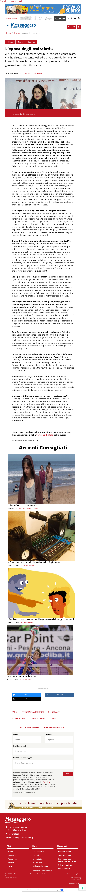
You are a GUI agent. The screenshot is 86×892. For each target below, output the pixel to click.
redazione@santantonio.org (20, 837)
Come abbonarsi (64, 855)
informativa (46, 782)
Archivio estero (64, 868)
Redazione (12, 859)
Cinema (17, 33)
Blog (34, 845)
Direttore (12, 855)
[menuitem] (17, 855)
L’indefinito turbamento (23, 505)
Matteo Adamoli (29, 566)
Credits (69, 874)
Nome (15, 734)
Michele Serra (19, 718)
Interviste (31, 42)
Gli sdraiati (54, 712)
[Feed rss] (79, 18)
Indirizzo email (19, 746)
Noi (9, 845)
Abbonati (62, 845)
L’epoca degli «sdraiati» (31, 33)
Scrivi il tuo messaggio (22, 758)
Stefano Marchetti (32, 73)
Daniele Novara (28, 623)
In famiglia (37, 859)
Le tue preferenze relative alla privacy (48, 890)
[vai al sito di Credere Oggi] (38, 18)
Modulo (78, 880)
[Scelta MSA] (7, 26)
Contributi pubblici (75, 884)
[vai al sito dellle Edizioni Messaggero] (48, 18)
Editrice (11, 862)
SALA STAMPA (60, 19)
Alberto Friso (26, 680)
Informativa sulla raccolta (29, 890)
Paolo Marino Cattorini (29, 509)
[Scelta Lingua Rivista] (79, 27)
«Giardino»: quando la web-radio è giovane (34, 562)
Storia (10, 851)
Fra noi (36, 855)
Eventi (10, 866)
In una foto (37, 862)
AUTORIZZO (18, 792)
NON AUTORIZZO (31, 792)
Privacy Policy (77, 874)
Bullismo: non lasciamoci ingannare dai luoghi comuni (41, 619)
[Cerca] (74, 27)
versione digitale (44, 435)
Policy (73, 880)
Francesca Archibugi (33, 712)
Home (8, 33)
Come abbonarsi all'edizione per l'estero (67, 860)
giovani (53, 718)
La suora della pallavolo (21, 676)
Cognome (48, 734)
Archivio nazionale (65, 865)
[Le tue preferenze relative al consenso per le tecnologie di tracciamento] (82, 888)
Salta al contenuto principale (11, 1)
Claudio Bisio (38, 718)
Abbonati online (64, 851)
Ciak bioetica (38, 851)
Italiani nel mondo (40, 866)
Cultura (10, 42)
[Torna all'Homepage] (23, 26)
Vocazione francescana (42, 870)
